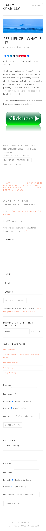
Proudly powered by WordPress (23, 523)
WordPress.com (31, 526)
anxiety (8, 156)
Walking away (8, 368)
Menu (38, 5)
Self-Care (7, 149)
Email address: (8, 416)
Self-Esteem (19, 149)
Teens (18, 165)
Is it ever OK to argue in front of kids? (33, 185)
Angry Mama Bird (9, 349)
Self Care (8, 165)
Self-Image (31, 149)
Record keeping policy (10, 363)
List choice (6, 408)
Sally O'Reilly (11, 6)
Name (8, 274)
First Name (7, 385)
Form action (7, 402)
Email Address (8, 394)
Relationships (31, 146)
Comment (9, 240)
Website (9, 292)
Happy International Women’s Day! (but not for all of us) (13, 186)
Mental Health (22, 156)
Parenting (18, 146)
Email (8, 283)
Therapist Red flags (9, 373)
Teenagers (8, 152)
